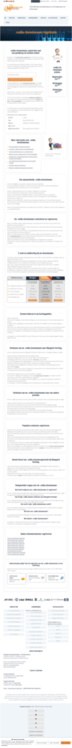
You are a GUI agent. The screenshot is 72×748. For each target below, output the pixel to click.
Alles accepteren (65, 742)
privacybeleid (4, 745)
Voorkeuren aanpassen (42, 742)
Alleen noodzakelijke (54, 742)
